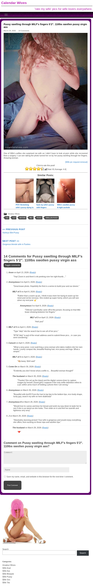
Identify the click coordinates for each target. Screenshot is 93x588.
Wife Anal (6, 568)
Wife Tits (6, 583)
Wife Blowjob (8, 574)
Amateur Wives (14, 214)
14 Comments (23, 31)
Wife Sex (6, 580)
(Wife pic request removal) (76, 162)
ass (7, 218)
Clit (14, 218)
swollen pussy (52, 218)
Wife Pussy (7, 577)
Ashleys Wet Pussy (13, 231)
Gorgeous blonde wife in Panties (16, 242)
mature (22, 218)
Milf (31, 218)
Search (5, 549)
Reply (32, 272)
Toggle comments (12, 265)
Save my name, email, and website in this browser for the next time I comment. (40, 477)
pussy (39, 218)
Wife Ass (6, 571)
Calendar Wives (14, 3)
